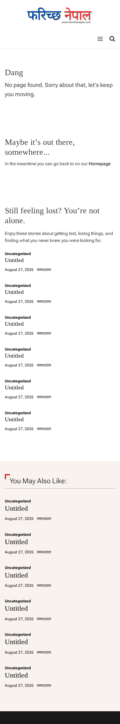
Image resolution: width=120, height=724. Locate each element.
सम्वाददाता (44, 269)
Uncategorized (18, 254)
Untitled (14, 260)
